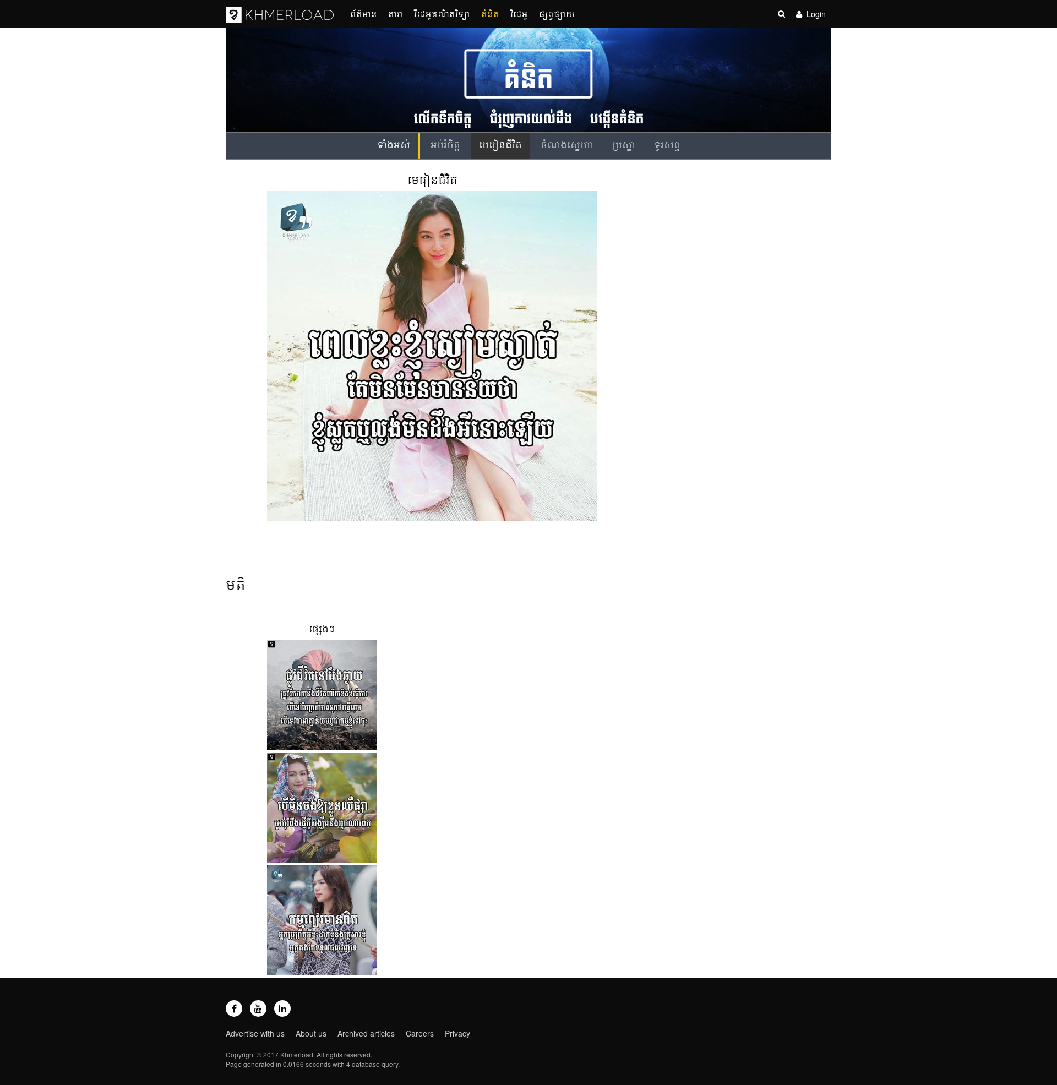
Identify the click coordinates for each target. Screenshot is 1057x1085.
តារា (395, 13)
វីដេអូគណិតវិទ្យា (442, 13)
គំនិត (490, 13)
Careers (420, 1033)
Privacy (457, 1033)
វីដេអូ (519, 13)
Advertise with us (255, 1033)
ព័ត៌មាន (363, 13)
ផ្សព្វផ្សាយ (557, 13)
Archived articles (366, 1033)
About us (311, 1033)
